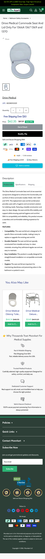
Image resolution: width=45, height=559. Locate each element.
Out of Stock (22, 127)
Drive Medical (9, 97)
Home (5, 18)
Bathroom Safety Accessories (19, 18)
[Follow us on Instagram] (18, 510)
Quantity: (5, 110)
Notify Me (22, 134)
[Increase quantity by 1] (26, 110)
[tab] (8, 184)
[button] (22, 165)
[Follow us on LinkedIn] (36, 510)
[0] (40, 10)
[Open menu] (3, 10)
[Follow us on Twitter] (13, 510)
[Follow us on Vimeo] (31, 510)
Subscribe (9, 469)
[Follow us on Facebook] (9, 510)
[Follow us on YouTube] (27, 510)
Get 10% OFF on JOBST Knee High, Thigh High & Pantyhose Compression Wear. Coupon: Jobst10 (22, 3)
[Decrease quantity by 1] (13, 110)
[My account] (36, 10)
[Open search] (31, 10)
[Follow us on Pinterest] (22, 510)
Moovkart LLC (28, 548)
